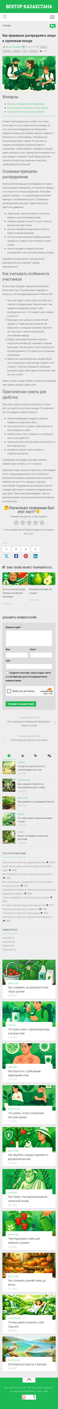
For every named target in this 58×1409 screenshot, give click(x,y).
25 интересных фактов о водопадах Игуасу (23, 862)
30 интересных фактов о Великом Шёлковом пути (27, 917)
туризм (33, 51)
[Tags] (35, 756)
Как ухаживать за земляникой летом (36, 801)
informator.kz (8, 941)
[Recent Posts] (9, 756)
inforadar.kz (8, 937)
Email (33, 649)
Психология (24, 780)
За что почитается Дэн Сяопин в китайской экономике (13, 593)
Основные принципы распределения (25, 103)
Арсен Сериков (14, 47)
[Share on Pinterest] (26, 553)
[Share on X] (6, 553)
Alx (46, 1391)
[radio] (16, 523)
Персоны (12, 1192)
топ (25, 51)
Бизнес (21, 814)
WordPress (29, 1391)
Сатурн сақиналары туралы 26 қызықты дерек (25, 897)
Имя (8, 649)
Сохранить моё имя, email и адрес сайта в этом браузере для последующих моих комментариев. (28, 676)
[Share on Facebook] (16, 553)
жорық (43, 47)
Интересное (14, 1360)
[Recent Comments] (49, 756)
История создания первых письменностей (23, 905)
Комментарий (14, 627)
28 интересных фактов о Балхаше (27, 1364)
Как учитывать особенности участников (27, 107)
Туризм (6, 25)
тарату (17, 51)
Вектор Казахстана (29, 6)
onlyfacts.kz (8, 945)
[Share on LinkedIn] (35, 553)
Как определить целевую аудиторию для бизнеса (27, 874)
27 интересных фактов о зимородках (20, 913)
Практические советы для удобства (25, 111)
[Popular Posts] (22, 756)
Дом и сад (22, 798)
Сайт (8, 660)
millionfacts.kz (9, 949)
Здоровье (13, 1067)
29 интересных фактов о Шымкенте (20, 909)
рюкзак (7, 51)
